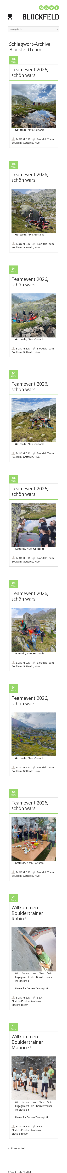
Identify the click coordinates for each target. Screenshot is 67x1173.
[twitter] (51, 7)
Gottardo (28, 142)
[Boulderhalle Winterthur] (33, 19)
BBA (39, 997)
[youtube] (46, 7)
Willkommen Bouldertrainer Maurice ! (27, 1042)
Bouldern (17, 142)
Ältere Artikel (16, 1148)
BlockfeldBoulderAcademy (26, 1001)
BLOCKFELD (23, 139)
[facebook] (56, 7)
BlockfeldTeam (45, 139)
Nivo (37, 142)
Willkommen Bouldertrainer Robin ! (27, 913)
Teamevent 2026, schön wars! (30, 72)
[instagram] (41, 7)
